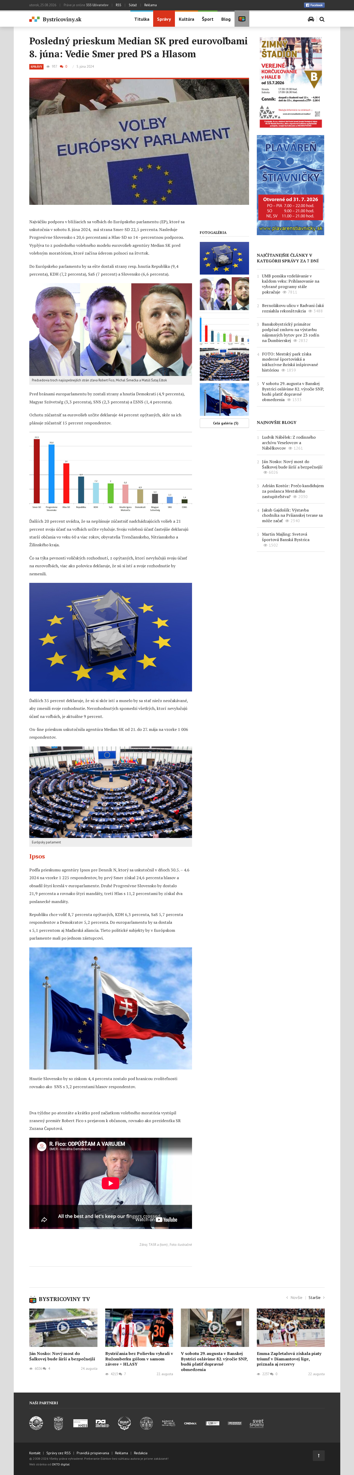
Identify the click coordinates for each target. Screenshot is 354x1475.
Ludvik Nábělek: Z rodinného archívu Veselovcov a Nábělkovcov (289, 442)
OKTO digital (61, 1464)
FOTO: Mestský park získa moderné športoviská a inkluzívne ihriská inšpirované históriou (290, 362)
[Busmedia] (235, 1428)
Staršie (315, 1297)
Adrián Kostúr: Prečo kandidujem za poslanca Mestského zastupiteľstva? (293, 491)
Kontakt (34, 1453)
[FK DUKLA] (58, 1428)
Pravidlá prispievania (93, 1453)
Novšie (296, 1297)
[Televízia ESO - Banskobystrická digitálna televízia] (213, 1428)
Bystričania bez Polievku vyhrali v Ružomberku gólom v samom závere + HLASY (139, 1359)
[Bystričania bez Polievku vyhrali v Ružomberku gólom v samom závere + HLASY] (139, 1328)
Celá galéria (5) (225, 423)
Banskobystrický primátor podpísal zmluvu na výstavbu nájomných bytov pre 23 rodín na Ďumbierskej (290, 332)
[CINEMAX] (190, 1428)
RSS (118, 5)
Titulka (141, 19)
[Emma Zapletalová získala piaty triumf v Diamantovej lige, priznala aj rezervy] (291, 1328)
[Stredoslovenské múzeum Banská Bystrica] (80, 1428)
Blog (226, 19)
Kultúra (186, 19)
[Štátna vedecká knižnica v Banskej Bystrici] (146, 1428)
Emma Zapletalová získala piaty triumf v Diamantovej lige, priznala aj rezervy (289, 1359)
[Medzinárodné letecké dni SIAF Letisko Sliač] (124, 1428)
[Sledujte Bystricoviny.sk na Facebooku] (314, 5)
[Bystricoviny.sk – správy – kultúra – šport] (76, 20)
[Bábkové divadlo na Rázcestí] (168, 1428)
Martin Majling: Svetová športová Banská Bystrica (285, 536)
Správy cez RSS (58, 1453)
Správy (164, 19)
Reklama (150, 5)
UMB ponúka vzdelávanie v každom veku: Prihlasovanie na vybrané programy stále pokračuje (290, 284)
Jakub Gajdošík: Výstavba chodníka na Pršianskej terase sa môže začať (292, 515)
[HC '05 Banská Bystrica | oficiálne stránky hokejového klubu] (36, 1428)
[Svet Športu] (257, 1428)
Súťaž (133, 5)
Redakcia (140, 1453)
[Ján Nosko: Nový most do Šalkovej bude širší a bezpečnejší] (63, 1328)
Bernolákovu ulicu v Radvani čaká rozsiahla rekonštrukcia (293, 308)
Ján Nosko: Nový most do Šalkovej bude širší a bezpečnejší (292, 464)
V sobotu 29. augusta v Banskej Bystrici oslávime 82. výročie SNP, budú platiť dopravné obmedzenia (293, 391)
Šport (208, 19)
